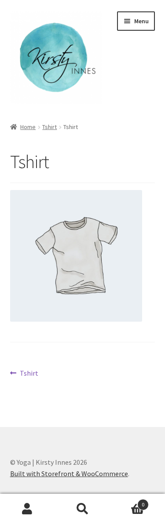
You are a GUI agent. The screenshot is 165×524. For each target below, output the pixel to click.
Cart (127, 501)
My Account (27, 509)
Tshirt (49, 127)
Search (82, 509)
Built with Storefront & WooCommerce (69, 473)
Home (28, 127)
